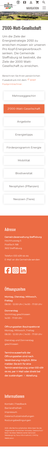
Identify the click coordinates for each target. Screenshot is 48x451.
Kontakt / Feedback (15, 404)
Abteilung (31, 375)
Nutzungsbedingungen (18, 420)
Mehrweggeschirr (24, 95)
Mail (21, 371)
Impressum (11, 412)
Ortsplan (25, 2)
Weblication (9, 438)
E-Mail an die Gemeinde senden (22, 259)
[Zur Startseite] (4, 4)
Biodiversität (24, 173)
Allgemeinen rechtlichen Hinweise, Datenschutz (24, 430)
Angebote (24, 121)
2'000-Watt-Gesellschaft (24, 108)
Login (32, 2)
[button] (42, 8)
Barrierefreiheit (13, 408)
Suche (44, 2)
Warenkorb (38, 2)
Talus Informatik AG (23, 435)
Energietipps (24, 134)
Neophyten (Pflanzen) (24, 186)
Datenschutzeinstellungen (19, 416)
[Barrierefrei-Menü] (18, 2)
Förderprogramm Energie (24, 147)
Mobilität (24, 160)
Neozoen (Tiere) (24, 199)
